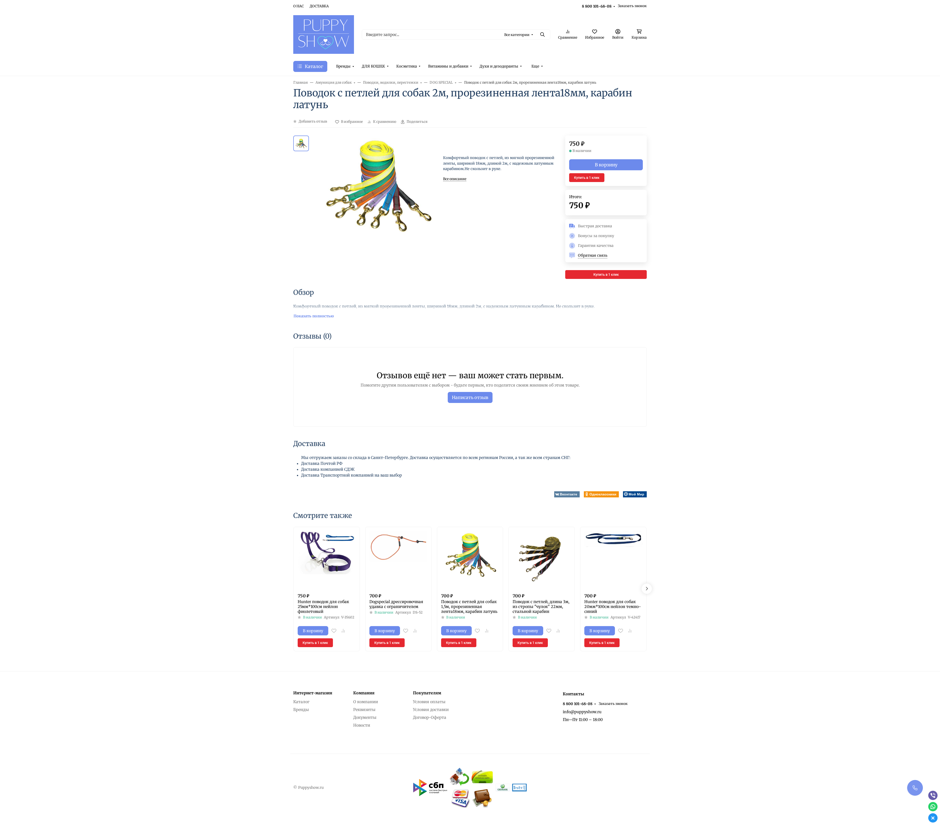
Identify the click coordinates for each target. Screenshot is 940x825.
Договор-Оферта (429, 717)
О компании (365, 701)
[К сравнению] (343, 630)
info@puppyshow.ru (582, 711)
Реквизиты (364, 709)
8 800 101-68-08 (596, 6)
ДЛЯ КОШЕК (373, 66)
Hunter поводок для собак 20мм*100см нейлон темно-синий (612, 606)
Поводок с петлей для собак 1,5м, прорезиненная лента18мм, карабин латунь (469, 606)
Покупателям (427, 693)
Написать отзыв (470, 397)
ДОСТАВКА (319, 6)
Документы (364, 717)
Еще (535, 66)
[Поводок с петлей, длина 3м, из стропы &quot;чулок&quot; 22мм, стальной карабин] (542, 560)
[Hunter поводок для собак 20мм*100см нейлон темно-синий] (613, 560)
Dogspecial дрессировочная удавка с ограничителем (396, 604)
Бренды (343, 66)
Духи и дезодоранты (499, 66)
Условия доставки (431, 709)
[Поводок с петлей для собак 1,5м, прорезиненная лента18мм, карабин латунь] (470, 560)
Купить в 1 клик (586, 178)
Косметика (406, 66)
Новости (361, 725)
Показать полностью (314, 316)
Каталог (301, 701)
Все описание (454, 179)
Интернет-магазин (312, 693)
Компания (364, 693)
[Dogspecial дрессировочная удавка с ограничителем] (398, 560)
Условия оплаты (429, 701)
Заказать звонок (632, 6)
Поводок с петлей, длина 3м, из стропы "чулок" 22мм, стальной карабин (541, 606)
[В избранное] (334, 630)
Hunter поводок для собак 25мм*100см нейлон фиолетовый (323, 606)
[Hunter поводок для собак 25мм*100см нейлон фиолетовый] (327, 560)
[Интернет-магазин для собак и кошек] (323, 34)
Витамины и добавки (448, 66)
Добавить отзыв (313, 121)
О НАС (298, 6)
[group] (377, 207)
